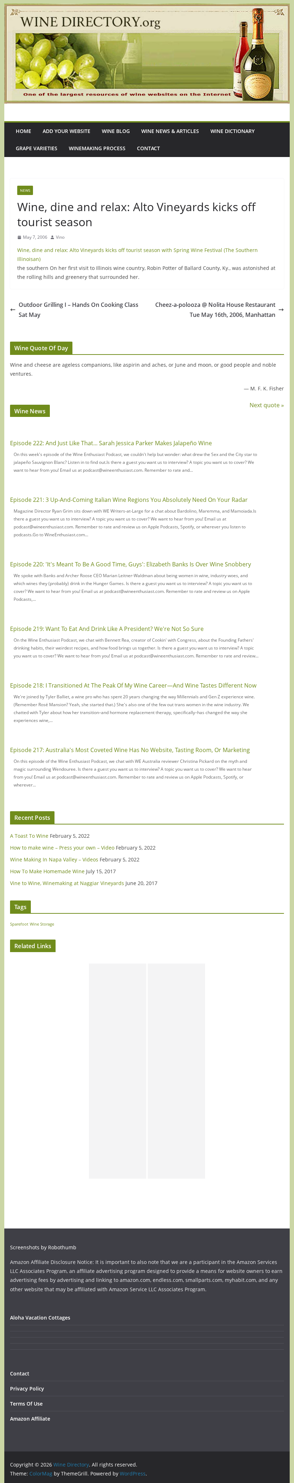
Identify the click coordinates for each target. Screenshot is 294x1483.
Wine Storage (42, 924)
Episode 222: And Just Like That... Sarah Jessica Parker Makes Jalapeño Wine (111, 443)
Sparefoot (19, 924)
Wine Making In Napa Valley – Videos (54, 859)
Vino (60, 237)
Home (23, 131)
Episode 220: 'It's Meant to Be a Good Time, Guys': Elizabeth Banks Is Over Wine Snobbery (130, 564)
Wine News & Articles (170, 131)
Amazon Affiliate (30, 1418)
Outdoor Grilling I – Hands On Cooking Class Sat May (78, 310)
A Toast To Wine (29, 835)
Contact (148, 148)
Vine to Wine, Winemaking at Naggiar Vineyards (67, 883)
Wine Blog (116, 131)
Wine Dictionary (232, 131)
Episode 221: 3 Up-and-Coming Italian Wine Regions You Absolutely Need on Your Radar (129, 500)
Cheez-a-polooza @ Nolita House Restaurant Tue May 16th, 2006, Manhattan (215, 310)
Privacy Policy (27, 1388)
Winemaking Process (97, 148)
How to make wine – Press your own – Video (62, 847)
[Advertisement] (117, 1071)
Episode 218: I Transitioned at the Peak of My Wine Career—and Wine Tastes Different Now (133, 685)
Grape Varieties (36, 148)
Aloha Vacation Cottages (40, 1317)
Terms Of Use (26, 1403)
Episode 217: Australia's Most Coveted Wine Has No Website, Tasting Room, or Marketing (130, 750)
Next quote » (267, 405)
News (25, 190)
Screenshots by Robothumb (43, 1247)
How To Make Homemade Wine (47, 871)
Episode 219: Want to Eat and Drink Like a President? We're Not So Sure (107, 629)
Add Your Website (66, 131)
